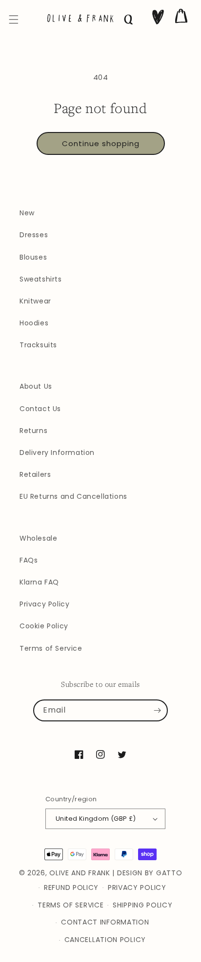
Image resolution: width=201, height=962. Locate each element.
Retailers (35, 474)
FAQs (29, 560)
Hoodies (34, 323)
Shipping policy (143, 905)
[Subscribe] (157, 711)
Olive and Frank (79, 873)
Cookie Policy (44, 626)
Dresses (34, 235)
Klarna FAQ (39, 582)
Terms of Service (51, 648)
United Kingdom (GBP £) (96, 818)
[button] (13, 19)
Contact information (105, 922)
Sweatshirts (41, 279)
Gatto (169, 873)
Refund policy (71, 887)
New (27, 213)
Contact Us (40, 409)
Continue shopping (101, 143)
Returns (33, 430)
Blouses (33, 257)
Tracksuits (38, 345)
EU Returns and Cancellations (73, 496)
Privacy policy (137, 887)
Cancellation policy (105, 939)
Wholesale (38, 538)
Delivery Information (57, 452)
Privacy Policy (44, 604)
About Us (36, 386)
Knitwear (35, 301)
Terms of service (70, 905)
